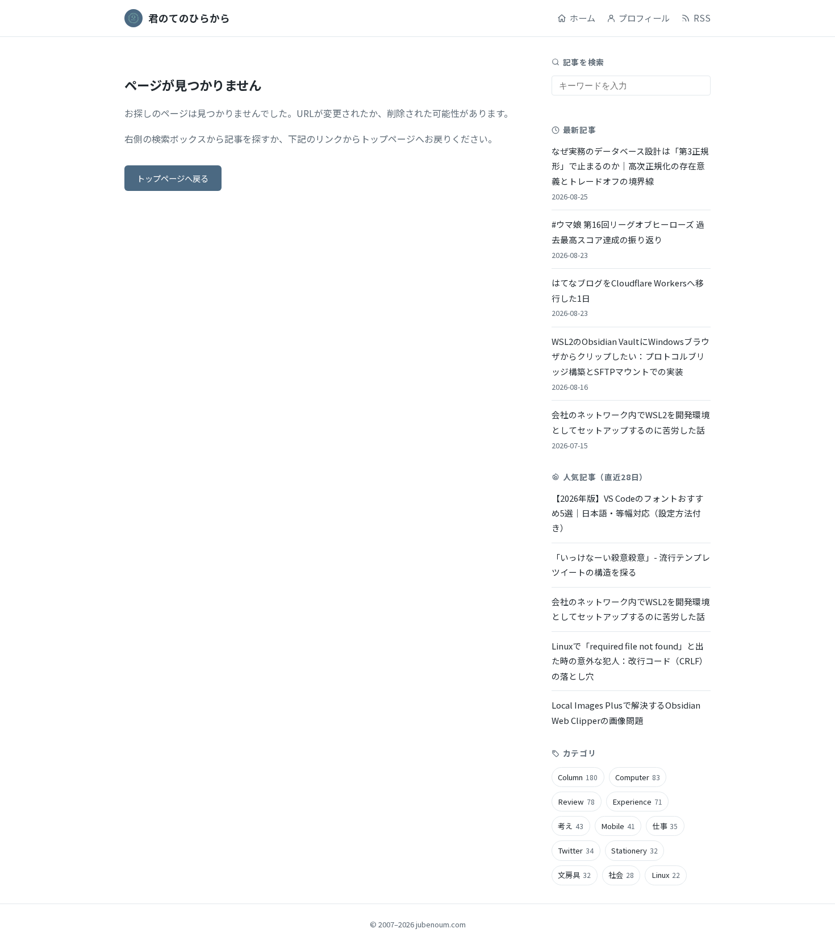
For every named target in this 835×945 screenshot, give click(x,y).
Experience (637, 801)
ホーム (582, 17)
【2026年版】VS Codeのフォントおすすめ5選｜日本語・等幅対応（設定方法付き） (627, 513)
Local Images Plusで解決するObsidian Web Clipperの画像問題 (626, 712)
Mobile (618, 826)
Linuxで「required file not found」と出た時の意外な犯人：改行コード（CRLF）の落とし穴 (630, 661)
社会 (621, 874)
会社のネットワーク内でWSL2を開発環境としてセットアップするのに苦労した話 (630, 429)
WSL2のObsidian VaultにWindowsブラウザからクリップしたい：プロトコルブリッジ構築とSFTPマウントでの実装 (630, 363)
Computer (637, 777)
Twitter (576, 850)
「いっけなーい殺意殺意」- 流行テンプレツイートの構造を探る (631, 564)
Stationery (634, 850)
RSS (702, 17)
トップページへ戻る (172, 178)
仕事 (665, 826)
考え (570, 826)
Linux (666, 874)
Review (576, 801)
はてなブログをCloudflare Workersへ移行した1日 (628, 297)
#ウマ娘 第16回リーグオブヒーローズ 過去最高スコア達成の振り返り (628, 239)
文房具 (574, 874)
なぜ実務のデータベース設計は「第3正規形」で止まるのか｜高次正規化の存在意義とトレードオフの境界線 (630, 173)
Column (578, 777)
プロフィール (644, 17)
